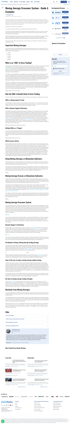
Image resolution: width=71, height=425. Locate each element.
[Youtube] (10, 405)
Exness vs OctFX (37, 404)
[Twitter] (14, 332)
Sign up (60, 71)
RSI (7, 189)
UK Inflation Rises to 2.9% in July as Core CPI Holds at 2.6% (19, 370)
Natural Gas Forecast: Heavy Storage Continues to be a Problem (42, 380)
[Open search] (54, 1)
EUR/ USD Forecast (56, 404)
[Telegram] (6, 405)
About (32, 1)
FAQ (16, 404)
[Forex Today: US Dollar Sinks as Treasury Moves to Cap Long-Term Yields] (8, 360)
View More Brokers (59, 37)
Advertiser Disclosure (67, 4)
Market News (16, 1)
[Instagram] (12, 405)
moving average (13, 281)
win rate (24, 284)
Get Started (65, 11)
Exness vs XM (36, 402)
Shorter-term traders (9, 118)
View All (60, 54)
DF (1, 4)
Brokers (11, 1)
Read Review (65, 13)
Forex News (7, 366)
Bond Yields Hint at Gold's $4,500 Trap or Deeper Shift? (41, 361)
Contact (16, 406)
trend (36, 102)
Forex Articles (5, 4)
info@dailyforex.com (4, 408)
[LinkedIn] (12, 332)
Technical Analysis (31, 366)
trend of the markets (40, 254)
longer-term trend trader (28, 119)
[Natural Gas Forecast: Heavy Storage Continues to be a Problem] (31, 378)
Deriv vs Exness (37, 409)
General (8, 4)
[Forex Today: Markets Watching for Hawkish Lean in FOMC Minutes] (8, 381)
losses (32, 268)
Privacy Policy (17, 409)
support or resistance (39, 228)
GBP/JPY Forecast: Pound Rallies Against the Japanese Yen (41, 370)
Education (28, 1)
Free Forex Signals (22, 1)
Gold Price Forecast (56, 402)
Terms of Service (18, 407)
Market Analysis (56, 409)
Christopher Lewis (16, 329)
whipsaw (42, 153)
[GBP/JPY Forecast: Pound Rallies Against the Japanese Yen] (31, 369)
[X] (2, 405)
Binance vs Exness (37, 406)
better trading (32, 227)
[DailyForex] (7, 402)
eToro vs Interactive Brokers (39, 407)
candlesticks (7, 68)
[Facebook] (1, 405)
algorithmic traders (28, 248)
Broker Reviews (56, 407)
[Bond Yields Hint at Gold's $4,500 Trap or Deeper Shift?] (31, 360)
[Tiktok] (8, 405)
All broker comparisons (38, 410)
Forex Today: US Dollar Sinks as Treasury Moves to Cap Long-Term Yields (19, 361)
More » (68, 8)
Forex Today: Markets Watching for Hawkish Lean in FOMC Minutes (19, 380)
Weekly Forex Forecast (57, 406)
